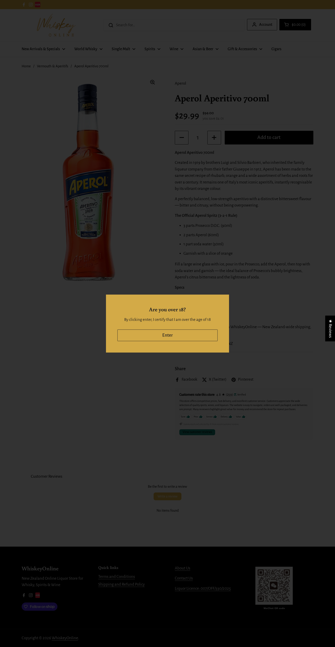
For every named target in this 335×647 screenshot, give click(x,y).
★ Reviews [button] (330, 328)
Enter (167, 335)
